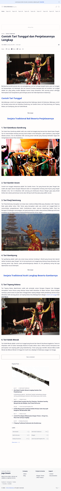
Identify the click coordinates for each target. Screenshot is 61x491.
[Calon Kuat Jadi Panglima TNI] (26, 406)
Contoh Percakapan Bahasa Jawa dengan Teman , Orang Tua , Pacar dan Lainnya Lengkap (31, 416)
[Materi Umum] (23, 399)
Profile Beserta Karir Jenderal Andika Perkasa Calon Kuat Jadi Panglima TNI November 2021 (31, 409)
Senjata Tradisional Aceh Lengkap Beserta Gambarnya (30, 275)
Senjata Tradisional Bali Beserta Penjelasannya (30, 118)
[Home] (2, 11)
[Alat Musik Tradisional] (24, 388)
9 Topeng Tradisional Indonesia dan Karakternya (27, 423)
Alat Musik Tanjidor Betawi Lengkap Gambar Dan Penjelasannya (27, 391)
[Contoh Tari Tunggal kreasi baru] (30, 157)
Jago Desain (34, 488)
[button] (56, 7)
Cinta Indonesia (8, 6)
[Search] (59, 7)
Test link (42, 2)
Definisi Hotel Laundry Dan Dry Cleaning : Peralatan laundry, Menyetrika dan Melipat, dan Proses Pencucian (31, 402)
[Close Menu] (59, 2)
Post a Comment (30, 357)
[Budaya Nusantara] (23, 421)
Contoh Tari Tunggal (11, 98)
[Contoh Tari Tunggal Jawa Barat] (30, 232)
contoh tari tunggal (51, 295)
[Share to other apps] (23, 49)
